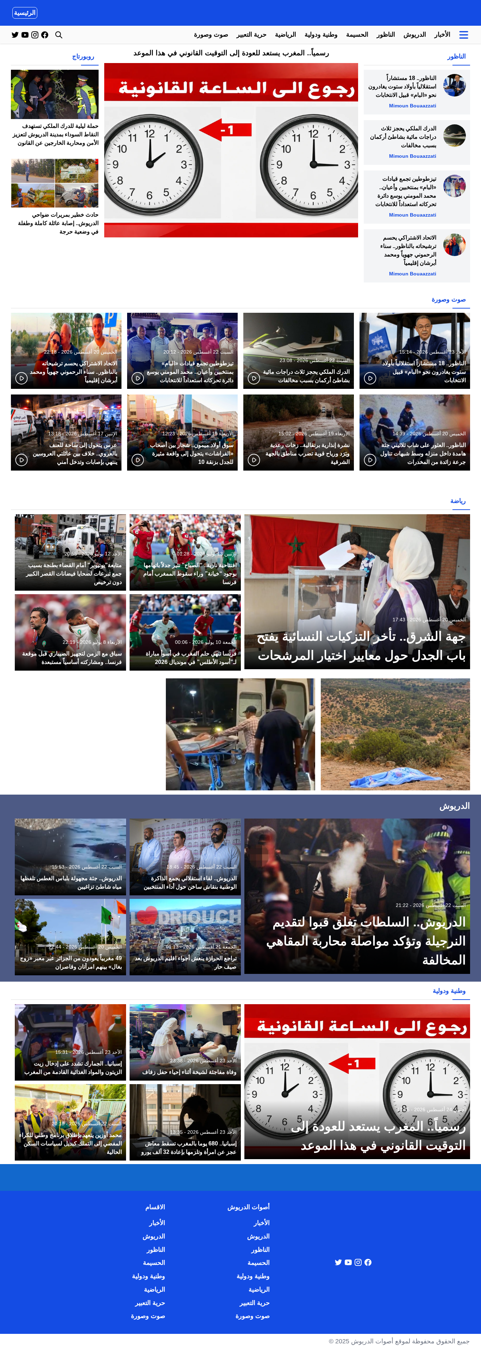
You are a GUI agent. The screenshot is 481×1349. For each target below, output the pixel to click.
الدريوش (415, 34)
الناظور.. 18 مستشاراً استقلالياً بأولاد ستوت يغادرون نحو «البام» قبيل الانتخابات (402, 86)
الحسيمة (357, 34)
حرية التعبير (252, 34)
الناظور (386, 34)
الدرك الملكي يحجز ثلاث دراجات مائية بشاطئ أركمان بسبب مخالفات (403, 136)
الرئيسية (25, 12)
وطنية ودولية (321, 34)
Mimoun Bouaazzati (412, 105)
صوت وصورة (211, 34)
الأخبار (442, 34)
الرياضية (285, 34)
